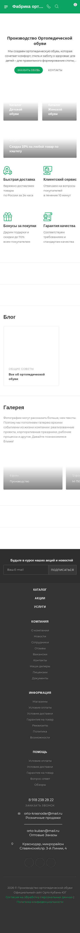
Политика (40, 731)
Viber (40, 862)
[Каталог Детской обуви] (20, 105)
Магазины (40, 701)
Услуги (40, 606)
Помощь (40, 752)
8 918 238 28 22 (41, 800)
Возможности (40, 737)
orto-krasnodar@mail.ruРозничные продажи (43, 815)
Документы (40, 678)
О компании (40, 630)
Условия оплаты (40, 707)
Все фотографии (75, 407)
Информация (40, 692)
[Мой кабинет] (65, 7)
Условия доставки (40, 713)
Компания (39, 621)
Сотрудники (40, 642)
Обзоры (40, 784)
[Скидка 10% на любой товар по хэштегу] (40, 141)
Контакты (55, 70)
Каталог (40, 589)
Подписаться (62, 569)
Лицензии (40, 672)
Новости (40, 636)
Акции (40, 598)
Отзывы (40, 648)
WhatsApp (50, 862)
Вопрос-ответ (40, 778)
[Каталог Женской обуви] (59, 105)
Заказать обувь (28, 70)
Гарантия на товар (40, 719)
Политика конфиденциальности (40, 901)
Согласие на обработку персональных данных (39, 897)
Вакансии (40, 654)
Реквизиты (40, 725)
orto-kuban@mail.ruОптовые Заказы (43, 833)
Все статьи (75, 317)
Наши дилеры (40, 666)
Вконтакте (29, 862)
